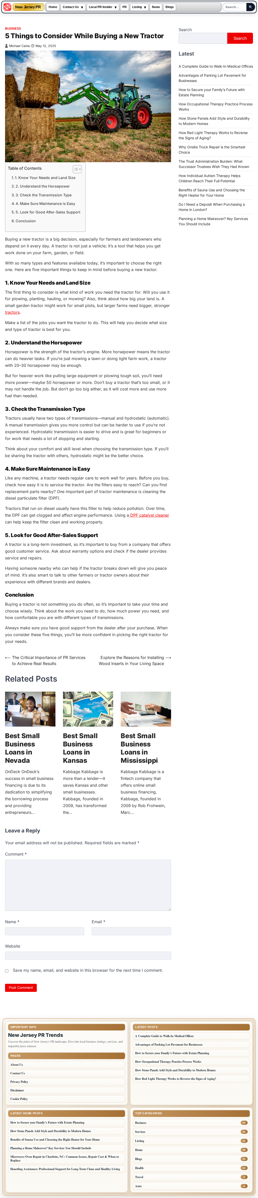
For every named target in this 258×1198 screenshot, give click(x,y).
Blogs (170, 7)
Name (12, 921)
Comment (16, 854)
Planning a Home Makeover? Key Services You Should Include (50, 1148)
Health (139, 1168)
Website (12, 946)
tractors (12, 312)
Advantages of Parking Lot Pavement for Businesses (169, 1044)
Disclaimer (17, 1090)
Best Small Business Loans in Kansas (80, 748)
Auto (138, 1186)
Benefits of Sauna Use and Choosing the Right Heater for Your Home (55, 1139)
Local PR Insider (100, 7)
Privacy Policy (19, 1082)
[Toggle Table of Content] (74, 169)
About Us (16, 1064)
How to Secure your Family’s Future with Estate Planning (172, 1053)
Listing (137, 7)
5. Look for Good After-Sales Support (48, 212)
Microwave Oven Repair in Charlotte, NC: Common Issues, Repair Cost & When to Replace (64, 1159)
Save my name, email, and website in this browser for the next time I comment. (88, 970)
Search (185, 29)
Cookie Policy (19, 1099)
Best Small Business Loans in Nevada (22, 748)
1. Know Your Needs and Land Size (45, 177)
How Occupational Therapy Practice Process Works (168, 1061)
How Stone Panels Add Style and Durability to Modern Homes (175, 1070)
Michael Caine (19, 46)
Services (140, 1132)
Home (53, 7)
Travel (139, 1177)
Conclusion (26, 221)
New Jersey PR (28, 7)
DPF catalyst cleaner (149, 515)
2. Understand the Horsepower (43, 186)
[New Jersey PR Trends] (7, 7)
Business (13, 28)
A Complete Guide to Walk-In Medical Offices (216, 66)
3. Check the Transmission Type (44, 195)
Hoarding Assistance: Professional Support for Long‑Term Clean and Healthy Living (65, 1169)
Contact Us (71, 7)
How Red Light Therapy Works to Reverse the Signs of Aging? (175, 1079)
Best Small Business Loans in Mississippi (139, 748)
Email (98, 921)
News (156, 7)
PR (124, 7)
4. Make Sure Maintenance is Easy (45, 203)
